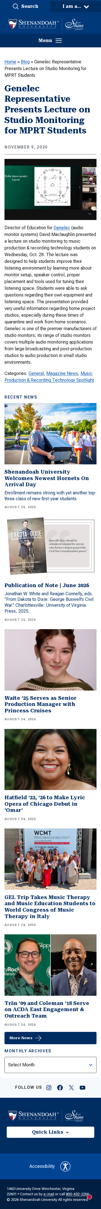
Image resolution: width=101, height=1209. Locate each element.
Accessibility (42, 1166)
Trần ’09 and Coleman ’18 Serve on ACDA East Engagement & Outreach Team (46, 1009)
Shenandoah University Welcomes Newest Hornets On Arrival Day (46, 478)
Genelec (62, 227)
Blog (25, 61)
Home (10, 61)
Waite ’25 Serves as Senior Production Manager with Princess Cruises (40, 704)
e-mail (48, 1194)
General (36, 373)
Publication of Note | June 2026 (46, 585)
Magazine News (62, 373)
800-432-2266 (77, 1194)
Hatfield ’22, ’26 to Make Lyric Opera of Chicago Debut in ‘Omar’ (44, 804)
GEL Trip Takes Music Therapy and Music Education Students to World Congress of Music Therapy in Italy (49, 906)
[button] (25, 6)
